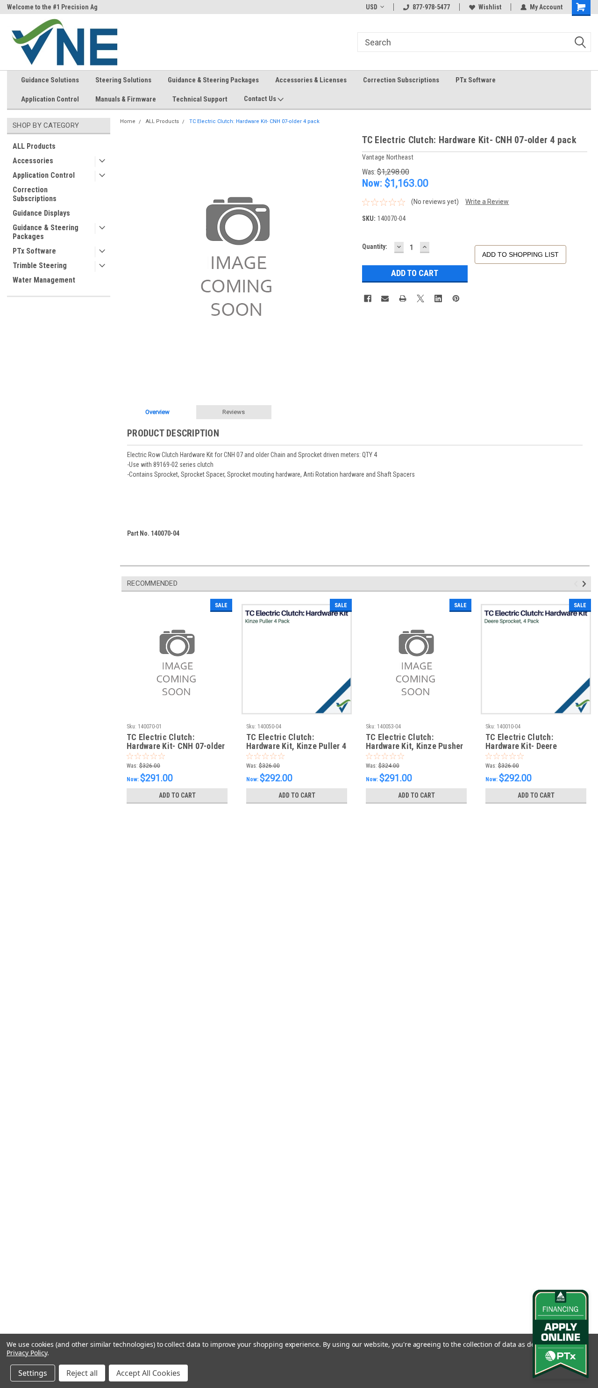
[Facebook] (367, 298)
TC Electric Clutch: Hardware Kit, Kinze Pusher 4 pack (414, 742)
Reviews (233, 411)
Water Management (44, 280)
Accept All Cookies (148, 1373)
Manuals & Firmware (125, 99)
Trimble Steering (40, 265)
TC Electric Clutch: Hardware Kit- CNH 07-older (176, 742)
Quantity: (374, 246)
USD (371, 7)
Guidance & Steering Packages (213, 80)
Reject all (82, 1373)
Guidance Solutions (50, 80)
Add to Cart (177, 795)
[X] (420, 298)
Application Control (50, 99)
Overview (157, 411)
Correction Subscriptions (401, 80)
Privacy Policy (27, 1352)
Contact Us (261, 98)
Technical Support (200, 99)
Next (585, 584)
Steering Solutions (123, 80)
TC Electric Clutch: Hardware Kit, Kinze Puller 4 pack (296, 742)
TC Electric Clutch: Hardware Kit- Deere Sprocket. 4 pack (521, 742)
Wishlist (489, 7)
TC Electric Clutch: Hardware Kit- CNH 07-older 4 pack (254, 121)
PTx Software (476, 80)
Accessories (33, 160)
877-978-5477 (431, 7)
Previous (577, 584)
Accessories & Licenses (311, 80)
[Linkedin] (438, 298)
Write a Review (487, 201)
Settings (32, 1373)
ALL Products (34, 146)
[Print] (402, 298)
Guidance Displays (41, 213)
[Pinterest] (456, 298)
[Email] (385, 298)
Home (127, 121)
